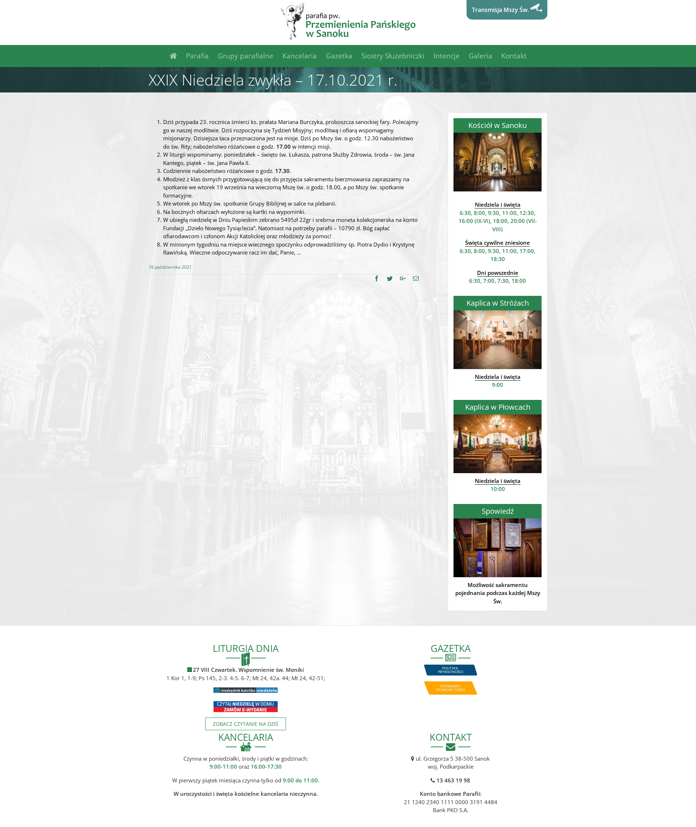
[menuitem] (178, 56)
